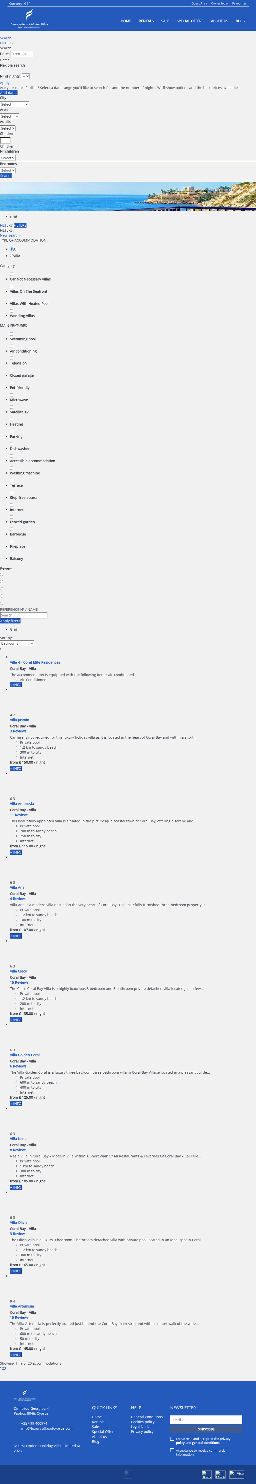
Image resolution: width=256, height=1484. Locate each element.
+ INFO (16, 684)
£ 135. (26, 1013)
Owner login (219, 3)
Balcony (16, 558)
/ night (39, 762)
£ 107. (26, 929)
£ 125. (26, 1097)
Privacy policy (142, 1431)
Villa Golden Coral (25, 1054)
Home (126, 20)
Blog (240, 20)
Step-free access (24, 497)
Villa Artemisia (22, 1306)
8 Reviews (18, 1149)
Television (18, 363)
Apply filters (10, 620)
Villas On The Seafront (28, 291)
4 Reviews (18, 898)
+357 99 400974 (34, 1423)
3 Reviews (18, 731)
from (14, 762)
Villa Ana (17, 887)
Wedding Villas (22, 315)
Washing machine (25, 473)
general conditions (206, 1442)
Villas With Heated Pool (29, 303)
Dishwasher (20, 448)
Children (7, 133)
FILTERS (6, 43)
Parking (16, 436)
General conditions (147, 1416)
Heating (16, 424)
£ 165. (26, 1264)
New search (10, 235)
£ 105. (26, 1181)
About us (219, 20)
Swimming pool (23, 339)
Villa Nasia (19, 1138)
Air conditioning (23, 351)
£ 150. (26, 762)
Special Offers (190, 20)
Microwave (19, 399)
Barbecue (18, 534)
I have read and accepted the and (203, 1441)
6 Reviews (18, 1066)
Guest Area (199, 3)
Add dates (8, 92)
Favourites (239, 3)
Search (6, 38)
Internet (17, 509)
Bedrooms (8, 163)
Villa (16, 256)
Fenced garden (22, 522)
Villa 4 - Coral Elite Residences (35, 662)
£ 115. (26, 846)
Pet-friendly (20, 387)
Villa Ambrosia (22, 803)
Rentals (146, 20)
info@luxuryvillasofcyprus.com (46, 1428)
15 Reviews (19, 982)
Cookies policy (142, 1421)
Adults (5, 121)
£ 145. (26, 1348)
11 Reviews (19, 814)
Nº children (9, 151)
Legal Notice (141, 1426)
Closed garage (22, 375)
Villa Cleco (18, 971)
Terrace (16, 485)
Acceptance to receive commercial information (201, 1452)
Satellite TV (19, 412)
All (15, 249)
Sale (165, 20)
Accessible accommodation (32, 460)
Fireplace (17, 546)
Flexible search (13, 65)
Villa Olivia (19, 1222)
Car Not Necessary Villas (30, 279)
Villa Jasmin (19, 719)
